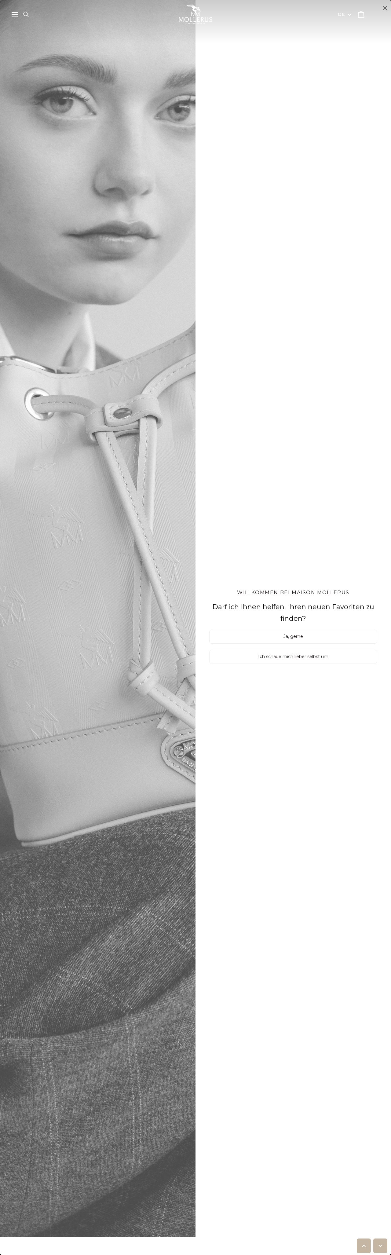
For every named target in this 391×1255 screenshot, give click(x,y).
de (341, 14)
